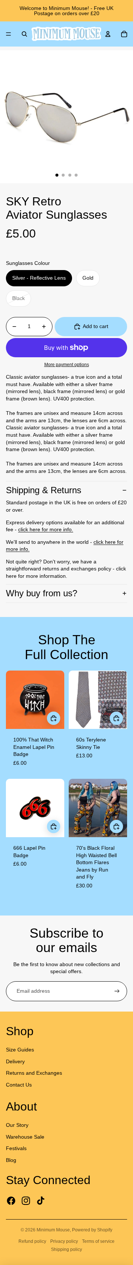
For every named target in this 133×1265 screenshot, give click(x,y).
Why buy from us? (41, 593)
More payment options (66, 364)
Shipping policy (66, 1249)
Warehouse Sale (25, 1137)
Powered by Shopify (92, 1229)
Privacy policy (64, 1241)
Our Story (17, 1125)
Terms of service (98, 1241)
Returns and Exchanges (34, 1073)
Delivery (15, 1061)
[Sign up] (117, 991)
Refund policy (32, 1241)
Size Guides (20, 1050)
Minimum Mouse (53, 1229)
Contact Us (19, 1085)
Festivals (16, 1148)
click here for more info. (45, 529)
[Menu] (8, 33)
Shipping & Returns (43, 490)
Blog (11, 1160)
